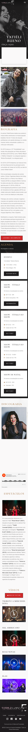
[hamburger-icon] (24, 2)
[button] (14, 614)
